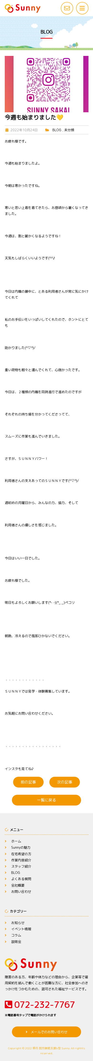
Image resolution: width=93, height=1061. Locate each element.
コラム (16, 935)
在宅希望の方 (21, 854)
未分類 (69, 130)
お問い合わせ (21, 891)
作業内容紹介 (21, 860)
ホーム (16, 841)
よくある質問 (21, 879)
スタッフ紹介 (21, 866)
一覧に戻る (46, 800)
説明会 (16, 941)
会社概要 (18, 885)
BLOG (56, 130)
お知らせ (18, 922)
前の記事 (28, 782)
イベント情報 (21, 929)
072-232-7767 (40, 1007)
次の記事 (64, 782)
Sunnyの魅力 (21, 847)
